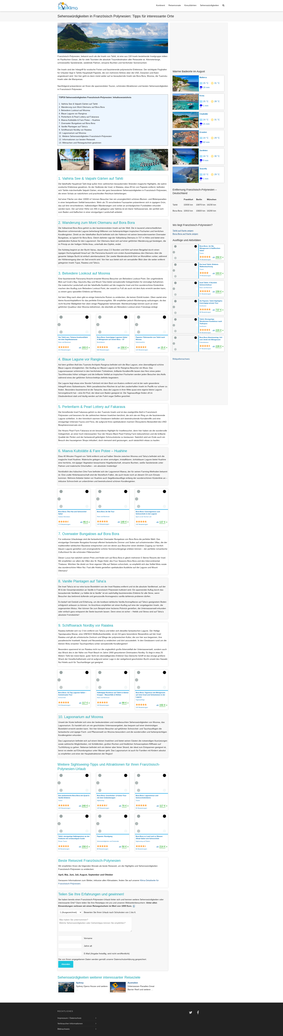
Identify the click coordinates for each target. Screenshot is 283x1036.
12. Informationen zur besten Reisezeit (77, 139)
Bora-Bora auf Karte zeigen (185, 234)
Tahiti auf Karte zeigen (183, 230)
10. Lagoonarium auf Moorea (72, 133)
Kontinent (160, 5)
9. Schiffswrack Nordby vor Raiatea (75, 130)
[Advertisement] (199, 45)
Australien (133, 983)
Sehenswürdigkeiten (209, 5)
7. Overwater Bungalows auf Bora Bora (77, 123)
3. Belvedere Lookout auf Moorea (74, 110)
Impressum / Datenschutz (69, 1018)
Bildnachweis (63, 1029)
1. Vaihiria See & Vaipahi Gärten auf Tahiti (78, 104)
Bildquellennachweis (181, 359)
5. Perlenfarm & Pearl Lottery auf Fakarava (79, 117)
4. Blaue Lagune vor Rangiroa (73, 113)
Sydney (80, 983)
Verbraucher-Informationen (70, 1023)
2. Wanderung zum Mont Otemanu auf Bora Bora (82, 107)
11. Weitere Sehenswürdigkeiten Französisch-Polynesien (85, 136)
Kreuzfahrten (190, 5)
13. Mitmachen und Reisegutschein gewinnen (80, 143)
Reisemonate (174, 5)
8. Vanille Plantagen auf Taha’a (73, 126)
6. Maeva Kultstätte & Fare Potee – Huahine (79, 120)
